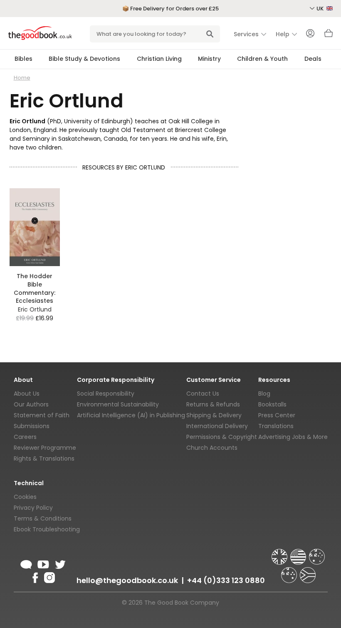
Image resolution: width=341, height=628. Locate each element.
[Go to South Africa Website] (308, 571)
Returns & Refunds (213, 404)
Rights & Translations (44, 458)
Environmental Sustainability (118, 404)
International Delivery (217, 426)
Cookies (25, 497)
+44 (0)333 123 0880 (226, 580)
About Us (27, 393)
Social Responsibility (105, 393)
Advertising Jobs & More (293, 437)
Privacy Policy (33, 507)
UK (320, 8)
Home (22, 77)
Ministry (209, 59)
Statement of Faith (41, 415)
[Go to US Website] (299, 553)
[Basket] (328, 35)
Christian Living (159, 59)
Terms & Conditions (43, 518)
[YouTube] (43, 563)
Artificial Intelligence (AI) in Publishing (131, 415)
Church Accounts (211, 448)
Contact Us (202, 393)
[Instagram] (48, 576)
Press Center (276, 415)
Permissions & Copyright (221, 437)
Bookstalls (272, 404)
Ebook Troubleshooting (47, 529)
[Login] (310, 34)
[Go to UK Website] (280, 553)
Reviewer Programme (45, 448)
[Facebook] (35, 576)
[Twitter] (59, 563)
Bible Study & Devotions (84, 59)
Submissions (31, 426)
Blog (264, 393)
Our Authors (31, 404)
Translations (276, 426)
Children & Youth (262, 59)
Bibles (23, 59)
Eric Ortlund (35, 309)
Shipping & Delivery (214, 415)
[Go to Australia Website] (317, 553)
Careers (25, 437)
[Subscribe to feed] (26, 563)
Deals (312, 59)
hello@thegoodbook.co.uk (127, 580)
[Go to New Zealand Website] (290, 571)
